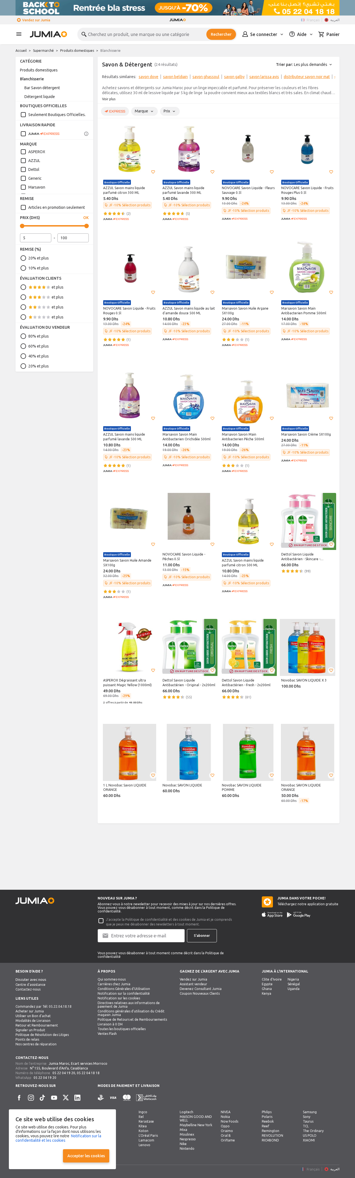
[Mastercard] (127, 1098)
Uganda (294, 989)
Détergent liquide (39, 96)
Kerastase (146, 1121)
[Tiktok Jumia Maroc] (42, 1098)
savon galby (234, 76)
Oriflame (228, 1140)
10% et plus (38, 268)
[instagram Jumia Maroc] (31, 1098)
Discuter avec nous (31, 980)
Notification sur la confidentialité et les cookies (58, 1138)
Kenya (266, 993)
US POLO (309, 1135)
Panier (332, 34)
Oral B (226, 1135)
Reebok (268, 1121)
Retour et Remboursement (37, 1025)
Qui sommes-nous (112, 979)
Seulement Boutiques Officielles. (57, 114)
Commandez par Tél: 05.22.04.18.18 (44, 1006)
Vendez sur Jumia (36, 20)
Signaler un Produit (30, 1030)
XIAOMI (309, 1140)
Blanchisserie (32, 79)
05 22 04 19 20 (63, 1073)
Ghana (267, 989)
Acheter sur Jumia (30, 1011)
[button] (153, 172)
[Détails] (86, 133)
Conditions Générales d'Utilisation (124, 989)
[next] (331, 77)
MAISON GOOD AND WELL (196, 1118)
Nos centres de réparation (36, 1044)
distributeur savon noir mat (307, 76)
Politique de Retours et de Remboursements (132, 1019)
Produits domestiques (77, 50)
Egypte (267, 984)
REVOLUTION (272, 1135)
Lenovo (144, 1145)
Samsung (310, 1112)
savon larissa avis (264, 76)
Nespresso (188, 1139)
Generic (35, 178)
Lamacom (146, 1140)
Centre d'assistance (30, 984)
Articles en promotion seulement (56, 207)
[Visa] (113, 1098)
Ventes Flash (107, 1033)
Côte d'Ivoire (272, 979)
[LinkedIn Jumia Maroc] (77, 1098)
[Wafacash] (146, 1098)
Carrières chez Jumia (114, 984)
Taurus (308, 1121)
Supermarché (43, 50)
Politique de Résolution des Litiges (42, 1034)
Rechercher (221, 34)
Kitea (143, 1126)
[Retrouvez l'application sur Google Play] (298, 914)
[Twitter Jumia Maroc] (66, 1098)
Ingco (143, 1112)
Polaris (267, 1116)
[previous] (105, 77)
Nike (183, 1144)
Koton (143, 1131)
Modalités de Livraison (33, 1020)
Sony (306, 1116)
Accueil (21, 50)
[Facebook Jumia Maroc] (19, 1098)
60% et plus (38, 346)
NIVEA (225, 1112)
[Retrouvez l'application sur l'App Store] (272, 914)
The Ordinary (313, 1131)
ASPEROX (36, 152)
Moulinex (187, 1134)
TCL (306, 1126)
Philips (267, 1112)
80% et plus (38, 336)
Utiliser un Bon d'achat (33, 1016)
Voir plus (108, 99)
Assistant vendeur (193, 984)
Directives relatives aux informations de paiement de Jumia (129, 1004)
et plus (58, 287)
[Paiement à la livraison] (100, 1098)
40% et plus (38, 356)
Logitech (186, 1112)
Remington (270, 1131)
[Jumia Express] (40, 133)
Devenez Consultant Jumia (201, 989)
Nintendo (187, 1148)
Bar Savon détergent (42, 88)
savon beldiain (175, 76)
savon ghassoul (205, 76)
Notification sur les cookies (119, 998)
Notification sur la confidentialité (124, 993)
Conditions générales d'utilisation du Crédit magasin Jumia (131, 1013)
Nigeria (293, 979)
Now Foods (229, 1121)
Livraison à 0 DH (110, 1024)
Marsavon (36, 187)
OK (86, 217)
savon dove (148, 76)
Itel (141, 1116)
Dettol (33, 169)
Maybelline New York (196, 1125)
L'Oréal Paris (148, 1135)
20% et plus (38, 258)
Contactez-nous (28, 989)
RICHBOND (270, 1140)
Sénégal (294, 984)
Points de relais (27, 1039)
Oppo (225, 1126)
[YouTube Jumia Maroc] (54, 1098)
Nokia (225, 1116)
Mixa (183, 1129)
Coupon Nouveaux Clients (200, 993)
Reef (265, 1126)
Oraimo (227, 1131)
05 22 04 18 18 (88, 1073)
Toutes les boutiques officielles (122, 1029)
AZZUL (34, 160)
